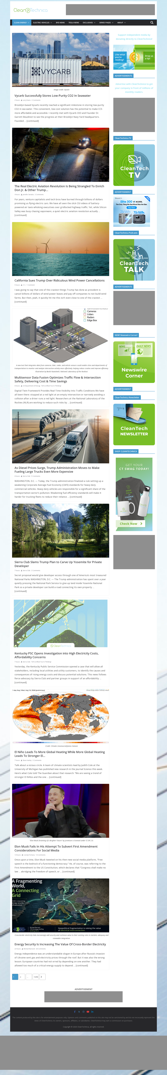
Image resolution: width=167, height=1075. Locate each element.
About (120, 22)
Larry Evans (27, 100)
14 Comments (40, 855)
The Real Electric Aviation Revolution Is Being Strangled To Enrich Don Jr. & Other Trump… (59, 188)
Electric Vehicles (41, 22)
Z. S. (24, 285)
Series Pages (105, 22)
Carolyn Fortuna (29, 855)
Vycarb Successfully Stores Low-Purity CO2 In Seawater (53, 96)
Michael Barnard (29, 949)
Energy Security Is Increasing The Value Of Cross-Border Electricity (60, 944)
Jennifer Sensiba (28, 194)
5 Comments (35, 476)
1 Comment (31, 285)
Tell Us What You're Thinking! (51, 386)
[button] (28, 22)
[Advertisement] (110, 9)
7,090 (36, 977)
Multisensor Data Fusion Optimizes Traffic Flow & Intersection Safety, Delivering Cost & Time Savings (58, 379)
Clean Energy (20, 22)
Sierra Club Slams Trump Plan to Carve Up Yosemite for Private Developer (58, 564)
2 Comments (36, 100)
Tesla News (74, 22)
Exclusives (88, 22)
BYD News (60, 22)
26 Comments (41, 949)
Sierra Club (26, 476)
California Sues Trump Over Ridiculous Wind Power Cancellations (60, 280)
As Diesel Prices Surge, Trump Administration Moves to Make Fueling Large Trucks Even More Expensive (57, 470)
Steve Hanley (27, 760)
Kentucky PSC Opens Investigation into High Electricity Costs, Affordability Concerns (57, 655)
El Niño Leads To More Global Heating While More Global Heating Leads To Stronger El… (60, 754)
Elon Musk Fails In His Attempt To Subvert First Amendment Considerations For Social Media (56, 848)
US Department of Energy (31, 386)
